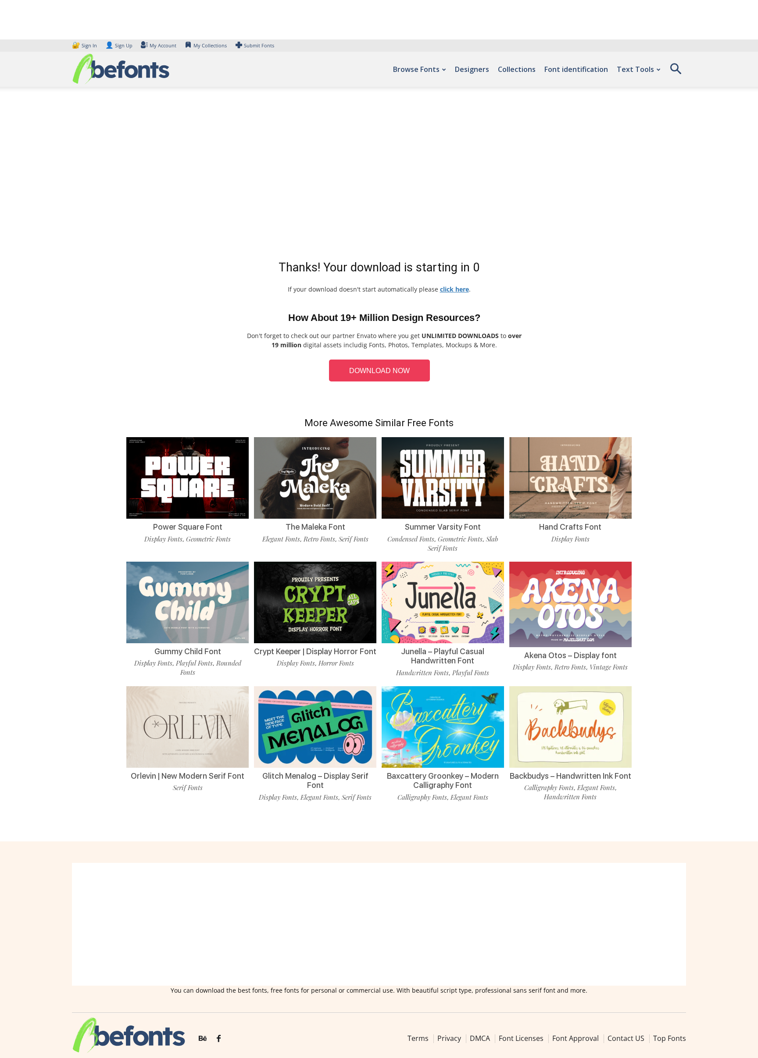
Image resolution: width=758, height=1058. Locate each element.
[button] (675, 72)
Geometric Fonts (208, 538)
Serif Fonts (353, 538)
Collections (517, 69)
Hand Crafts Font (570, 526)
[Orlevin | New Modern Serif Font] (187, 726)
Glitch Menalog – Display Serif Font (315, 780)
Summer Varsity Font (443, 526)
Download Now (379, 370)
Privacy (449, 1038)
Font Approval (575, 1038)
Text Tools (635, 69)
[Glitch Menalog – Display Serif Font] (315, 726)
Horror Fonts (336, 663)
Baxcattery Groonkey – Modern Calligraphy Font (443, 780)
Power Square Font (187, 526)
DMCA (480, 1038)
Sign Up (118, 45)
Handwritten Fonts (422, 672)
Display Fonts (163, 538)
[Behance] (203, 1038)
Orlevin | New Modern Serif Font (187, 775)
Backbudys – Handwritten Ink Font (570, 775)
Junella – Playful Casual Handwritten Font (442, 656)
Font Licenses (521, 1038)
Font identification (576, 69)
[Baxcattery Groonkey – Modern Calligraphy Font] (443, 726)
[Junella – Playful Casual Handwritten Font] (443, 601)
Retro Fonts (319, 538)
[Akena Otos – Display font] (570, 603)
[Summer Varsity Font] (443, 477)
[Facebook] (219, 1038)
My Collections (210, 45)
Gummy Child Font (187, 651)
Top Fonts (669, 1038)
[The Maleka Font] (315, 477)
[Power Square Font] (187, 477)
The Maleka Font (315, 526)
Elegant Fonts (281, 538)
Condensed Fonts (410, 538)
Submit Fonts (259, 45)
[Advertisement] (379, 175)
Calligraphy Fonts (422, 797)
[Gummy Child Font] (187, 601)
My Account (163, 45)
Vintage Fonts (609, 667)
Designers (472, 69)
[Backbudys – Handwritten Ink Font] (570, 726)
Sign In (85, 45)
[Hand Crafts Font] (570, 477)
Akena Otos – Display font (570, 655)
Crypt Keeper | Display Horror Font (315, 651)
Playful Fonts (194, 663)
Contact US (626, 1038)
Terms (418, 1038)
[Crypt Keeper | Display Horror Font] (315, 601)
